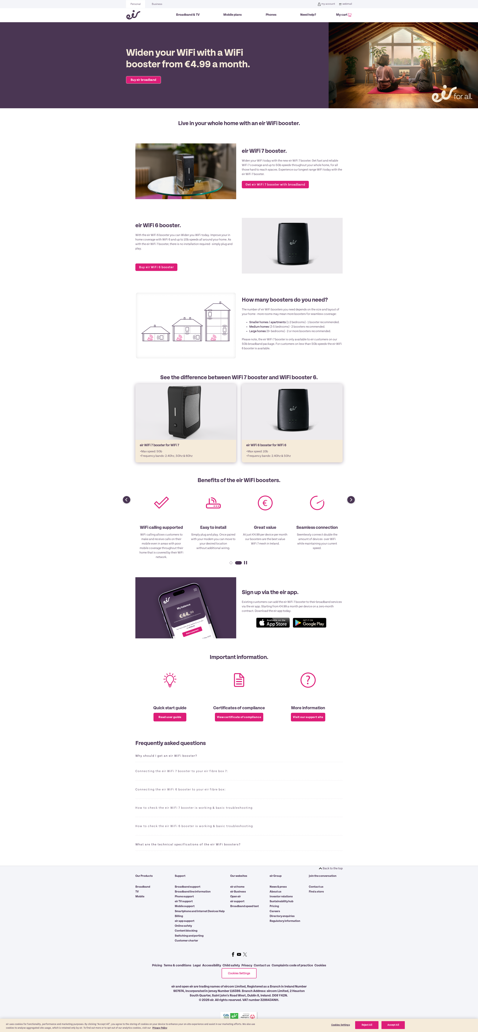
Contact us (316, 886)
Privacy (246, 965)
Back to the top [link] (333, 868)
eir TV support (184, 901)
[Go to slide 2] (238, 565)
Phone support (184, 896)
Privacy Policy (159, 1028)
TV (137, 891)
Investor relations (281, 896)
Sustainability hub (281, 901)
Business (157, 4)
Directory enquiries (282, 916)
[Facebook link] (233, 954)
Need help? (308, 14)
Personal (136, 4)
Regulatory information (285, 920)
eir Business (238, 891)
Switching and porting (189, 935)
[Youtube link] (239, 954)
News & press (278, 886)
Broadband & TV (188, 14)
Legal (197, 965)
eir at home (237, 886)
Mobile (139, 896)
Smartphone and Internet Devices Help (200, 911)
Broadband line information (193, 891)
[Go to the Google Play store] (309, 623)
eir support (237, 901)
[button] (125, 498)
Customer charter (186, 940)
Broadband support (187, 886)
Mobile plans (232, 14)
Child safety (231, 965)
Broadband (142, 886)
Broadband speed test (244, 906)
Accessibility (211, 965)
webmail (347, 4)
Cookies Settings (239, 973)
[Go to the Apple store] (273, 623)
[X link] (245, 954)
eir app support (184, 920)
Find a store (316, 891)
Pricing (274, 906)
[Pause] (245, 564)
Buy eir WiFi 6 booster (156, 267)
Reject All (367, 1025)
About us (275, 891)
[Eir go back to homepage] (133, 14)
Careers (275, 911)
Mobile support (185, 906)
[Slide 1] (230, 565)
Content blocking (186, 930)
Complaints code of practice (292, 965)
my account (328, 4)
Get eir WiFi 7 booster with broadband (275, 184)
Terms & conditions (177, 965)
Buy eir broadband (143, 79)
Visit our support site (308, 717)
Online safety (183, 925)
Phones (271, 14)
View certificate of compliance (239, 717)
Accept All (393, 1025)
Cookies (320, 965)
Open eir (235, 896)
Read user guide (170, 717)
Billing (179, 916)
